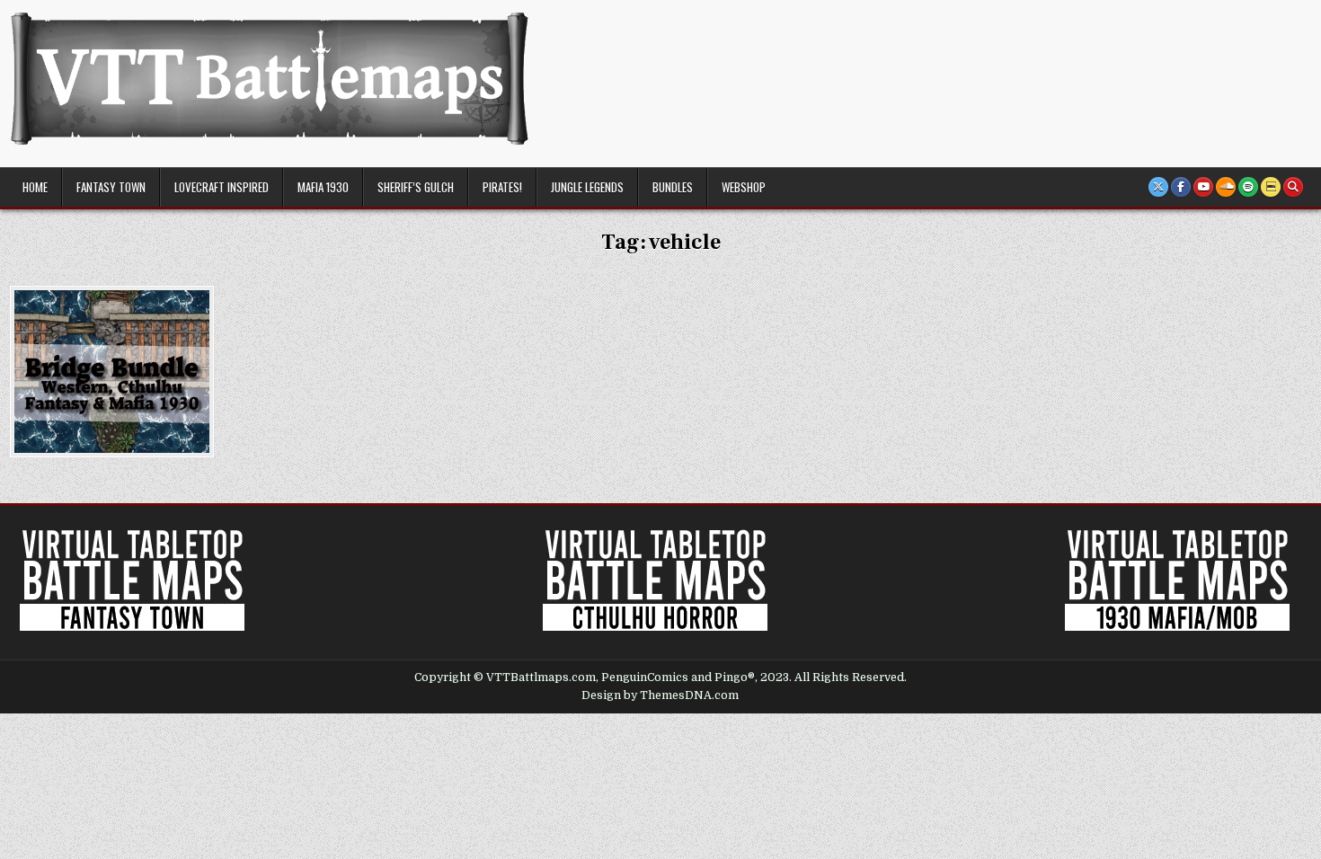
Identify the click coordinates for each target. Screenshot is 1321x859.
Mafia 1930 (323, 187)
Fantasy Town (111, 187)
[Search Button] (1293, 187)
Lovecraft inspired (221, 187)
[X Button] (1158, 187)
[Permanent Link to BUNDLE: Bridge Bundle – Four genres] (111, 371)
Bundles (672, 187)
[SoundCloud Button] (1226, 187)
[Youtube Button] (1203, 187)
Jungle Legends (587, 187)
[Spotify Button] (1248, 187)
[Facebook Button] (1181, 187)
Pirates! (502, 187)
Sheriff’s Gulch (415, 187)
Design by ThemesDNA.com (660, 695)
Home (35, 187)
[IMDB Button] (1271, 187)
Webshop (744, 187)
